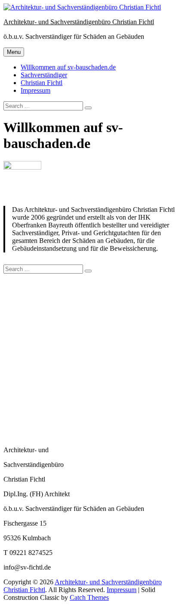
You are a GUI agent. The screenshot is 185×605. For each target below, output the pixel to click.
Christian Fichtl (41, 82)
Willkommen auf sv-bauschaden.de (68, 67)
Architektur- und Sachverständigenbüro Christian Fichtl (78, 21)
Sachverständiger (44, 75)
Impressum (35, 90)
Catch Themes (89, 597)
